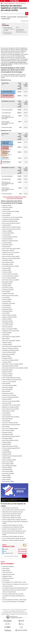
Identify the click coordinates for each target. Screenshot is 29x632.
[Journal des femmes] (8, 621)
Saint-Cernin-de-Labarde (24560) (11, 401)
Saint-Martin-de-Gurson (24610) (10, 280)
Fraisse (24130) (6, 420)
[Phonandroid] (21, 630)
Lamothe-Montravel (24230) (9, 237)
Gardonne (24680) (7, 231)
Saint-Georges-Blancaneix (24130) (11, 377)
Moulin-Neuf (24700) (7, 254)
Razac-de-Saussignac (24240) (10, 348)
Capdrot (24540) (6, 301)
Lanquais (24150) (6, 285)
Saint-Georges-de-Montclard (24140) (11, 379)
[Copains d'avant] (8, 627)
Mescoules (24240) (7, 418)
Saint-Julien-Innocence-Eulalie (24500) (12, 364)
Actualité (5, 549)
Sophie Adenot (6, 570)
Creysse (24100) (6, 225)
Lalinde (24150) (6, 209)
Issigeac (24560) (6, 270)
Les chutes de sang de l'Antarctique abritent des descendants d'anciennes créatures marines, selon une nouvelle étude (15, 590)
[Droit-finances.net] (21, 624)
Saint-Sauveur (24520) (8, 262)
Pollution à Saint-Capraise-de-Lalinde (12, 529)
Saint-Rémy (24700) (7, 287)
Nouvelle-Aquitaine (21, 3)
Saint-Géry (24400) (7, 389)
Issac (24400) (5, 313)
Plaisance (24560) (7, 319)
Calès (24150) (5, 334)
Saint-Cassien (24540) (8, 481)
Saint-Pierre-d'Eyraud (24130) (10, 221)
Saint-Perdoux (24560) (8, 430)
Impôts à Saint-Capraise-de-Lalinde (11, 517)
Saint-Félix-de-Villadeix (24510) (10, 360)
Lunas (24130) (6, 297)
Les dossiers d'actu (8, 553)
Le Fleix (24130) (6, 235)
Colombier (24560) (7, 375)
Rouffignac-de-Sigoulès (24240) (10, 350)
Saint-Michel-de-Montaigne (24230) (11, 346)
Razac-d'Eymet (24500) (8, 354)
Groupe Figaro (13, 614)
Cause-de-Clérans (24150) (9, 352)
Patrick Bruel (5, 568)
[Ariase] (8, 630)
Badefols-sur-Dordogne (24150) (10, 407)
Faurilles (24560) (6, 477)
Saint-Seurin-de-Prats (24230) (10, 295)
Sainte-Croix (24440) (7, 462)
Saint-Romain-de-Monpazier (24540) (12, 456)
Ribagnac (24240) (7, 342)
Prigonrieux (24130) (7, 207)
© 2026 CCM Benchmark (22, 614)
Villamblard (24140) (7, 260)
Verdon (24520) (6, 479)
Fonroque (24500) (7, 344)
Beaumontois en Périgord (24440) (11, 227)
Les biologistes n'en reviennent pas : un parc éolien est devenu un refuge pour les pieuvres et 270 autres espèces (15, 584)
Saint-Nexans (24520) (8, 250)
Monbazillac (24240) (7, 264)
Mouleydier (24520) (7, 244)
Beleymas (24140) (7, 372)
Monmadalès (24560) (7, 463)
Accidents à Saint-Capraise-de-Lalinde (12, 525)
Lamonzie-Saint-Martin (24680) (10, 211)
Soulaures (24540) (7, 467)
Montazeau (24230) (7, 370)
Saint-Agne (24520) (23, 16)
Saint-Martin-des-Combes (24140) (11, 405)
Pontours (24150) (6, 403)
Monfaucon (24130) (7, 374)
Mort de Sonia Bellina (8, 566)
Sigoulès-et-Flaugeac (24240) (10, 240)
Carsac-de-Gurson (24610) (9, 395)
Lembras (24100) (6, 242)
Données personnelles (6, 612)
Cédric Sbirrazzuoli (7, 572)
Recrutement (22, 611)
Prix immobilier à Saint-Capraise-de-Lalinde (13, 538)
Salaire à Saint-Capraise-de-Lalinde (11, 515)
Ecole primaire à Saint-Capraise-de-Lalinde (13, 510)
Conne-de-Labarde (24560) (9, 385)
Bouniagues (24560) (7, 282)
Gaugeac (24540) (6, 454)
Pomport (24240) (7, 272)
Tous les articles (12, 611)
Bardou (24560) (6, 475)
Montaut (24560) (6, 442)
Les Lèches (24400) (7, 325)
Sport (4, 551)
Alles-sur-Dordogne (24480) (9, 329)
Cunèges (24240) (6, 362)
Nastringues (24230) (7, 434)
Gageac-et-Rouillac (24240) (9, 317)
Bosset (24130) (6, 391)
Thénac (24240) (6, 307)
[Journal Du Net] (8, 624)
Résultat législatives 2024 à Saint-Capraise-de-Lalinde (8, 29)
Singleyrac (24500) (7, 358)
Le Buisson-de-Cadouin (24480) (10, 219)
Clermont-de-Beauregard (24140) (11, 448)
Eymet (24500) (6, 215)
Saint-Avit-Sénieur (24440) (9, 315)
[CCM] (21, 621)
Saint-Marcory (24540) (8, 473)
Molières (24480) (6, 332)
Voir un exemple (22, 549)
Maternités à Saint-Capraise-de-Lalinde (12, 512)
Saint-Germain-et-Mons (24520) (10, 256)
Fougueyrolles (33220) (8, 293)
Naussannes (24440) (7, 393)
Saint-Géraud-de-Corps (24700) (10, 409)
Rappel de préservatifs (8, 574)
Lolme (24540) (6, 413)
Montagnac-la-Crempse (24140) (10, 330)
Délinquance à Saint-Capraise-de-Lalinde (13, 527)
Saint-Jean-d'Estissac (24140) (10, 422)
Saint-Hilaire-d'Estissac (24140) (10, 440)
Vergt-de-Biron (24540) (8, 411)
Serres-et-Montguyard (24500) (10, 397)
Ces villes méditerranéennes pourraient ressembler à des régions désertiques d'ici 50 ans (13, 595)
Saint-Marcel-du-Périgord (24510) (11, 436)
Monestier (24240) (7, 327)
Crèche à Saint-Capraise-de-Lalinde (11, 513)
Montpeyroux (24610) (8, 289)
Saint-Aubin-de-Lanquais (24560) (11, 336)
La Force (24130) (6, 213)
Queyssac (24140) (6, 284)
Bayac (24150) (5, 338)
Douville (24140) (6, 305)
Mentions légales (5, 614)
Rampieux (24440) (7, 432)
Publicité (25, 609)
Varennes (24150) (11, 16)
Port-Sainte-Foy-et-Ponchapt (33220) (12, 217)
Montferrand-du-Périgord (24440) (11, 424)
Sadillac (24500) (6, 458)
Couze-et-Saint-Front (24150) (9, 274)
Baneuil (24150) (6, 18)
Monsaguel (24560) (7, 438)
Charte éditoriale (19, 609)
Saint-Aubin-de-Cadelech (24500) (11, 340)
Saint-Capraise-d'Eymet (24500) (10, 417)
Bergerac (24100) (6, 205)
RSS (17, 611)
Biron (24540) (5, 426)
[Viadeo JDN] (21, 627)
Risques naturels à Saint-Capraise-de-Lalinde (14, 531)
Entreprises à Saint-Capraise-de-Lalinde (12, 536)
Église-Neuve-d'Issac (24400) (10, 446)
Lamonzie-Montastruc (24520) (10, 276)
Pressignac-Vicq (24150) (8, 303)
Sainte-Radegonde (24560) (9, 465)
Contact (6, 611)
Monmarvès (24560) (7, 471)
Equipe (13, 609)
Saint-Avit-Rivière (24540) (9, 460)
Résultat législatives (9, 3)
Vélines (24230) (6, 246)
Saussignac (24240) (7, 321)
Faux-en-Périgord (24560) (9, 278)
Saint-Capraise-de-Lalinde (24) (10, 508)
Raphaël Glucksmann (8, 578)
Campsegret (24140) (7, 323)
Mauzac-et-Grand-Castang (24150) (11, 258)
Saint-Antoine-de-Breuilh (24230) (11, 223)
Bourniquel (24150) (7, 469)
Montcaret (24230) (7, 239)
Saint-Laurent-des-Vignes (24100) (11, 248)
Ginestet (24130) (6, 268)
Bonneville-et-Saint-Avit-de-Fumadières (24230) (15, 368)
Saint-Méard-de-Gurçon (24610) (10, 266)
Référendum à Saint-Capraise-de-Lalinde (13, 540)
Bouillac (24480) (6, 444)
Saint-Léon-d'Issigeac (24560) (10, 428)
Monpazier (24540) (7, 309)
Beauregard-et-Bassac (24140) (10, 366)
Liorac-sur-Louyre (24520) (9, 381)
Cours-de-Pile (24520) (8, 233)
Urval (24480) (5, 450)
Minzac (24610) (6, 291)
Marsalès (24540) (6, 399)
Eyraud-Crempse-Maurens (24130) (11, 229)
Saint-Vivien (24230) (7, 387)
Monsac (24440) (6, 415)
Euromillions (5, 580)
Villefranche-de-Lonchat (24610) (10, 252)
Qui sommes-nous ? (6, 609)
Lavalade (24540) (6, 452)
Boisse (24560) (6, 383)
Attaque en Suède (7, 576)
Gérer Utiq (25, 612)
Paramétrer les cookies (17, 612)
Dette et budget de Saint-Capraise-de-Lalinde (14, 519)
